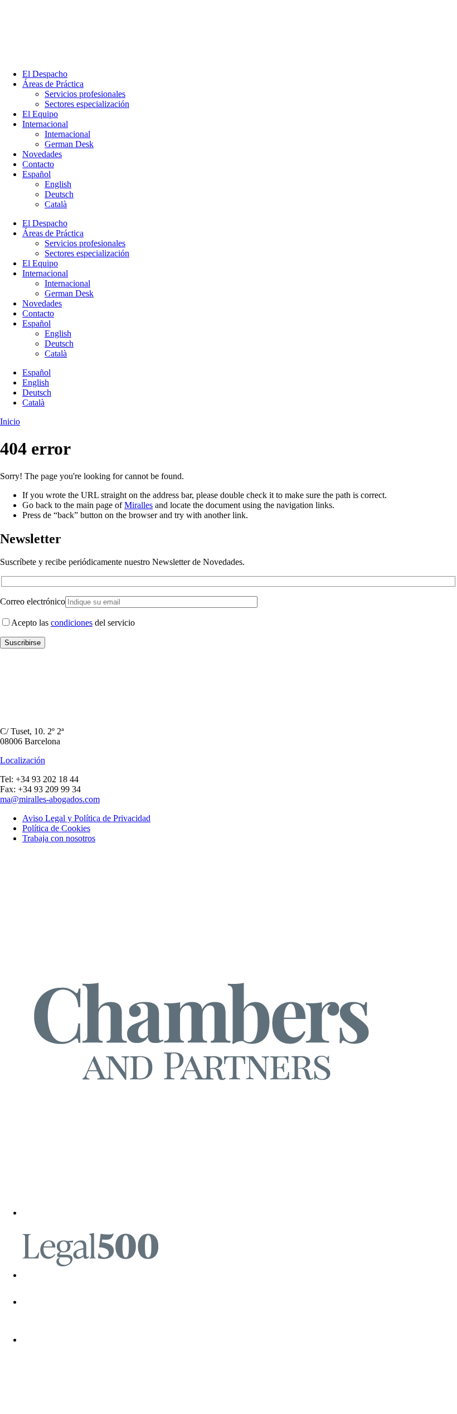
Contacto (38, 164)
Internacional (45, 124)
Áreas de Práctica (53, 84)
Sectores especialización (87, 104)
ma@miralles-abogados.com (50, 799)
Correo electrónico (32, 601)
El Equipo (40, 114)
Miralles (138, 505)
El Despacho (44, 74)
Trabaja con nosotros (58, 838)
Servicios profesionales (85, 94)
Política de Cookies (56, 828)
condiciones (72, 622)
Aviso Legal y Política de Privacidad (86, 818)
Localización (22, 760)
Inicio (10, 421)
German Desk (69, 144)
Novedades (42, 154)
